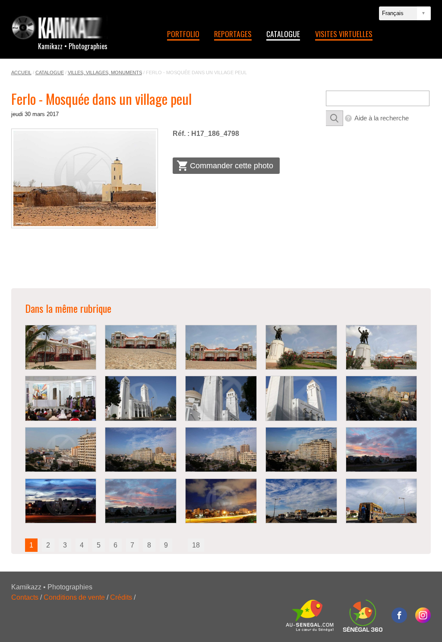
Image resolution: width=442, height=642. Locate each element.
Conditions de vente (74, 597)
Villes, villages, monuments (105, 72)
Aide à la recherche (381, 118)
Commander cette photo (231, 165)
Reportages (233, 33)
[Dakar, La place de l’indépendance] (381, 398)
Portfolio (183, 33)
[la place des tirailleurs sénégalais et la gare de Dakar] (301, 347)
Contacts (24, 597)
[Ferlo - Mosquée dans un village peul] (84, 178)
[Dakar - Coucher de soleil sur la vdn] (381, 449)
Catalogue (283, 33)
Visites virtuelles (344, 33)
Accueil (21, 72)
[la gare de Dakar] (61, 347)
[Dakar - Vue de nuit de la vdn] (221, 500)
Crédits (121, 597)
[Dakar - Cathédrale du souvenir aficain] (61, 398)
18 (196, 545)
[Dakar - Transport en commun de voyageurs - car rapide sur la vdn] (301, 500)
